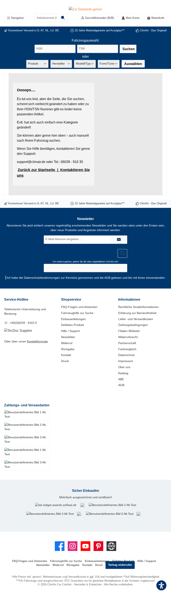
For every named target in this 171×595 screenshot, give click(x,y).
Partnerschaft (127, 343)
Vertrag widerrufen (120, 564)
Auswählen (133, 64)
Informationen (129, 299)
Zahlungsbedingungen (133, 325)
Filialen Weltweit (129, 331)
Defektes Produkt (72, 325)
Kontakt (66, 355)
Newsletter (68, 337)
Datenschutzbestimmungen (42, 277)
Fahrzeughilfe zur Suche (77, 313)
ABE (121, 379)
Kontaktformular (37, 341)
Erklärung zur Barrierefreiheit (137, 313)
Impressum (125, 361)
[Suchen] (63, 18)
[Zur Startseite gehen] (85, 9)
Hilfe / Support (70, 331)
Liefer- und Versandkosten (135, 319)
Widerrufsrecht (128, 337)
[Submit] (119, 239)
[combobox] (47, 18)
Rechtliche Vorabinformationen (138, 307)
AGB (107, 277)
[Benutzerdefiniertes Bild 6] (138, 513)
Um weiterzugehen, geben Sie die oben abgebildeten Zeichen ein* (85, 261)
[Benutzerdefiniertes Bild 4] (79, 513)
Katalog (123, 373)
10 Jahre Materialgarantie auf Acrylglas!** (99, 30)
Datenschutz (126, 355)
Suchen (128, 49)
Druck (65, 361)
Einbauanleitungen (73, 319)
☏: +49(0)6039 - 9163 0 (20, 322)
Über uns (124, 367)
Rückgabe (67, 349)
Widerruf (66, 343)
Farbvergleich (127, 349)
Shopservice (71, 299)
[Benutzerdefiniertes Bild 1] (82, 505)
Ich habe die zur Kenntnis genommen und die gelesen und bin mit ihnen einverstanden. (86, 277)
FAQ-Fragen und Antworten (79, 307)
